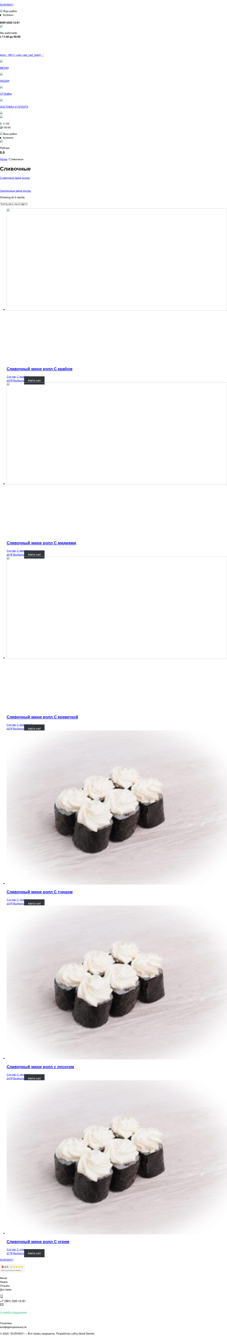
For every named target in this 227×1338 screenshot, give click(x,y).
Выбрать (18, 380)
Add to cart (34, 380)
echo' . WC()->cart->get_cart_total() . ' (22, 55)
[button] (4, 48)
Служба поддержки (13, 1312)
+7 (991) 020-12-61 (13, 1301)
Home (3, 159)
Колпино (8, 15)
